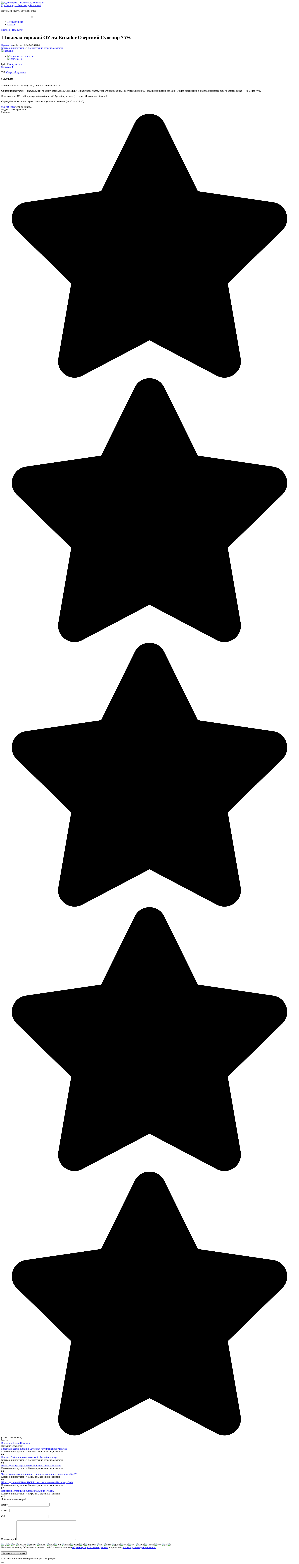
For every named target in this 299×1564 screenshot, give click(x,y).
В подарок (6, 1443)
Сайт (4, 1516)
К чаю (16, 1443)
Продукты (6, 45)
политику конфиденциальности (139, 1547)
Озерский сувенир (16, 72)
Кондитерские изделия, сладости (45, 48)
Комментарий (8, 1539)
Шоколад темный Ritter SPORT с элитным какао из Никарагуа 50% (37, 1482)
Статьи (11, 24)
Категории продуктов (12, 48)
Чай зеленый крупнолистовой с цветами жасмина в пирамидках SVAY (39, 1474)
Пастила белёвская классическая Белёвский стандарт (29, 1457)
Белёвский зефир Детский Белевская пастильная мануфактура (34, 1448)
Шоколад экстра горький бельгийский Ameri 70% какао (31, 1465)
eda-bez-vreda (8, 106)
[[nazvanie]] (7, 50)
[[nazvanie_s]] (14, 59)
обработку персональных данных (90, 1547)
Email (5, 1510)
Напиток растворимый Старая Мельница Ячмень (27, 1490)
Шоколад (25, 1443)
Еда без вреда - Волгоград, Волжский (21, 5)
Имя (4, 1504)
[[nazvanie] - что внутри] (20, 56)
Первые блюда (15, 21)
